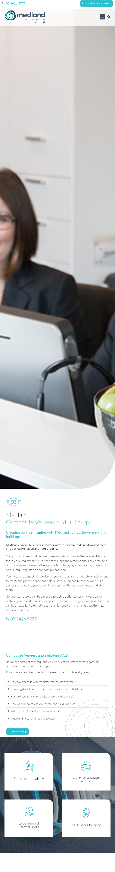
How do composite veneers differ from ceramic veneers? (43, 681)
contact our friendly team (73, 672)
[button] (103, 17)
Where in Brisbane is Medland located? (33, 718)
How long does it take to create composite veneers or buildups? (47, 689)
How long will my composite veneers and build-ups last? (43, 703)
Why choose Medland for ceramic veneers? (35, 711)
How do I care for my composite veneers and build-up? (42, 696)
